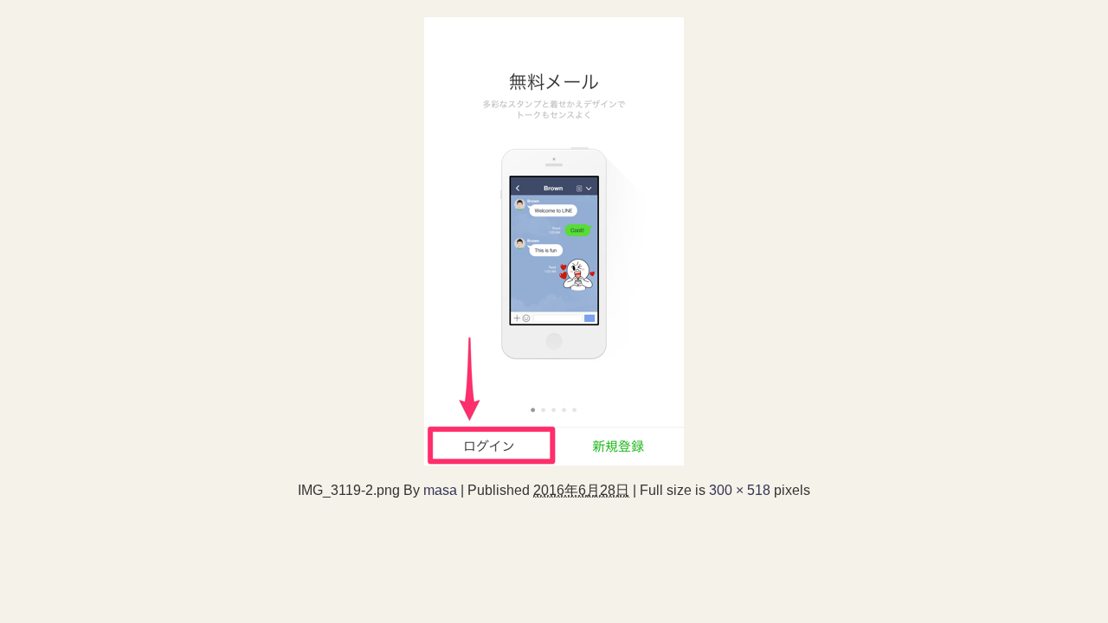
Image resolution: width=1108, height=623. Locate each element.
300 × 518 (739, 490)
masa (440, 490)
